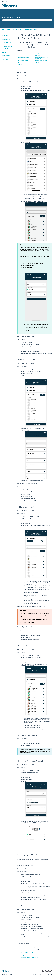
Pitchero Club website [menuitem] (5, 36)
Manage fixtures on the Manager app (29, 955)
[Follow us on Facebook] (43, 971)
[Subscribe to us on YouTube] (51, 971)
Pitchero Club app (17, 29)
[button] (12, 35)
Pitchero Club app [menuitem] (6, 39)
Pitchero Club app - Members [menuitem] (8, 43)
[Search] (51, 20)
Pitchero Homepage (45, 6)
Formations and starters (23, 57)
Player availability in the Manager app (29, 952)
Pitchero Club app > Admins (30, 29)
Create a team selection (23, 53)
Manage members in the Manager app (29, 957)
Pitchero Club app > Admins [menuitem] (8, 47)
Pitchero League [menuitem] (6, 55)
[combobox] (26, 20)
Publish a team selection (23, 60)
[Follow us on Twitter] (46, 971)
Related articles (39, 62)
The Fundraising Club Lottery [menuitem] (6, 58)
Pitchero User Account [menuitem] (5, 51)
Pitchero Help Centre (6, 29)
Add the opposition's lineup (41, 60)
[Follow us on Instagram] (48, 971)
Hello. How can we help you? (11, 17)
